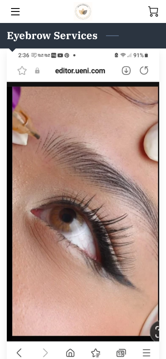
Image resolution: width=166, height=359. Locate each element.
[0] (153, 11)
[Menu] (15, 12)
